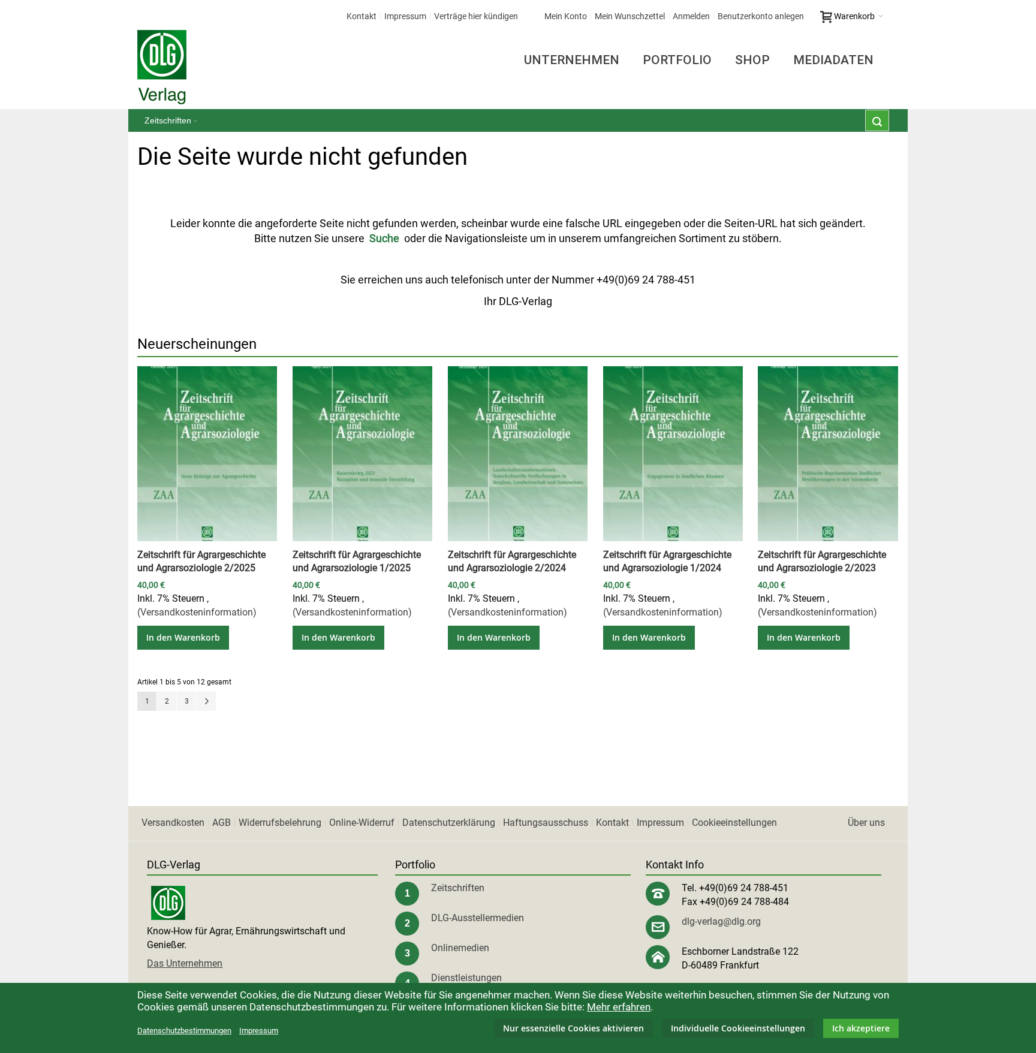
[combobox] (877, 120)
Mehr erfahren (618, 1007)
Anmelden (691, 16)
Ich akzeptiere (861, 1028)
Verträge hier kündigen (476, 16)
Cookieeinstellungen (734, 822)
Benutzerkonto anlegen (761, 16)
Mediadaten (833, 60)
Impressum (405, 16)
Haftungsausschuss (545, 822)
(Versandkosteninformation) (197, 612)
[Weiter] (206, 701)
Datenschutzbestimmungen (184, 1030)
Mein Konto (565, 16)
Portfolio (677, 60)
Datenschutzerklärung (448, 822)
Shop (752, 60)
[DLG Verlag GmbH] (161, 67)
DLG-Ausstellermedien (477, 918)
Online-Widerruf (361, 822)
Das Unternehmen (184, 963)
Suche (384, 238)
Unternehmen (571, 60)
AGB (221, 822)
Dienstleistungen (466, 977)
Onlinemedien (460, 948)
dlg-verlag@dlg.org (721, 921)
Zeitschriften (457, 888)
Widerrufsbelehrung (280, 822)
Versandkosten (172, 822)
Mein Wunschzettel (630, 16)
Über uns (866, 822)
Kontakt (362, 16)
